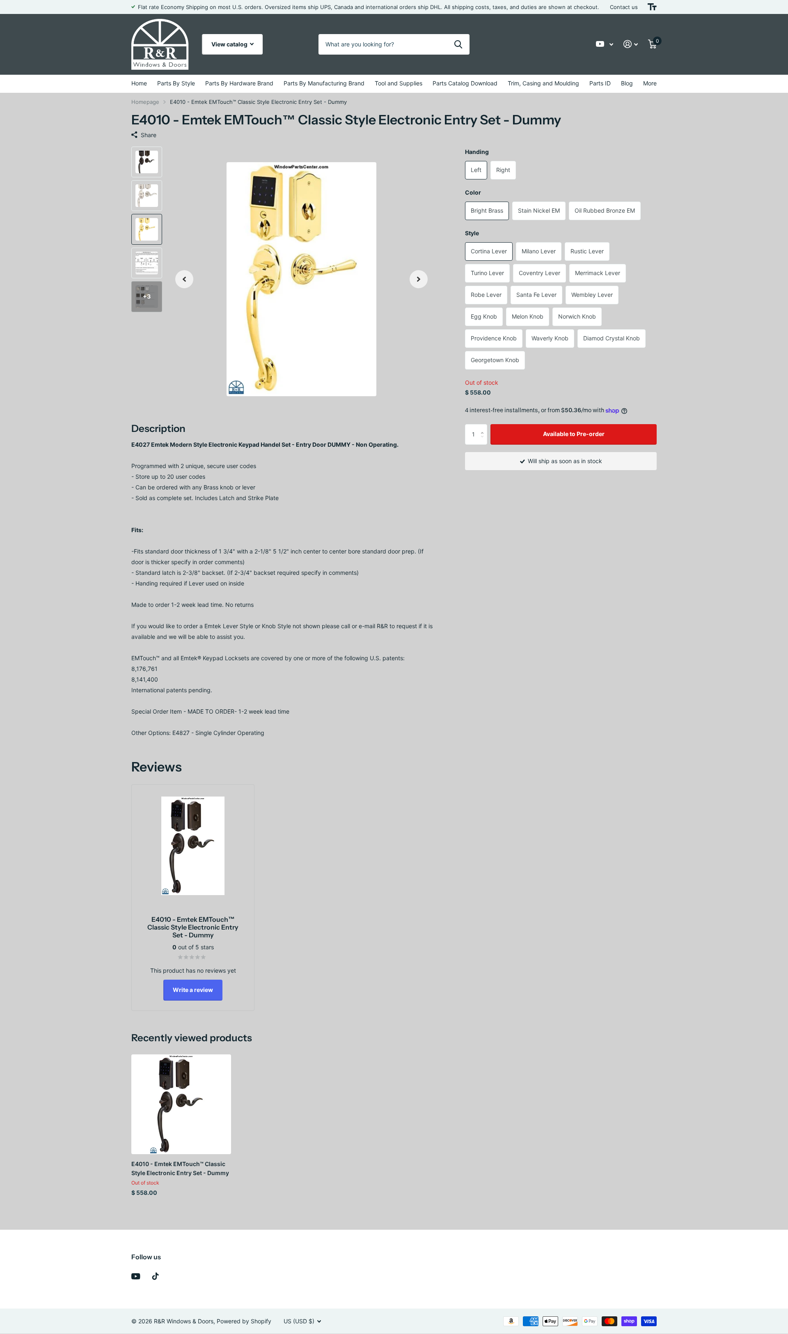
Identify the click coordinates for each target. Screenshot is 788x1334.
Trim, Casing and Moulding (543, 83)
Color (473, 192)
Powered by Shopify (244, 1321)
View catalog (230, 44)
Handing (477, 151)
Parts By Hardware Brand (239, 83)
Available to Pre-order (574, 433)
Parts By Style (176, 83)
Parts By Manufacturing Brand (324, 83)
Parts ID (600, 83)
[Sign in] (630, 44)
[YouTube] (135, 1276)
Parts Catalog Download (465, 83)
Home (139, 83)
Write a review (193, 989)
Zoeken (458, 44)
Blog (627, 83)
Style (472, 233)
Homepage (145, 102)
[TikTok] (155, 1276)
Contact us (624, 7)
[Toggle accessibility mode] (652, 7)
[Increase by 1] (484, 427)
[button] (184, 279)
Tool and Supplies (398, 83)
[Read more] (605, 44)
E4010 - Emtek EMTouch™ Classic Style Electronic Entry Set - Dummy (180, 1168)
